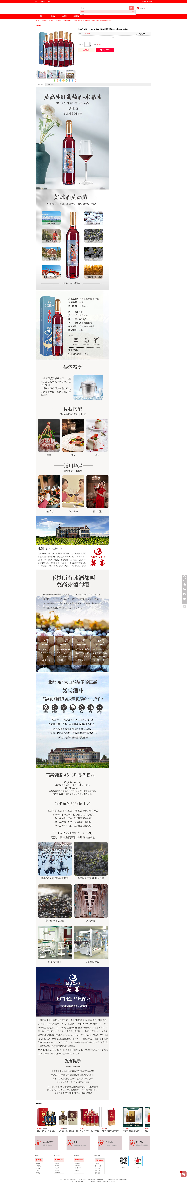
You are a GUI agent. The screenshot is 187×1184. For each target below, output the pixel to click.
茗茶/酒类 (45, 20)
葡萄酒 (58, 20)
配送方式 (78, 1160)
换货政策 (57, 1165)
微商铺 (144, 1)
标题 (82, 11)
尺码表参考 (38, 1173)
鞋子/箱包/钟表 (91, 1179)
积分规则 (38, 1168)
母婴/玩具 (74, 1179)
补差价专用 (98, 1166)
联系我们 (97, 1173)
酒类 (52, 20)
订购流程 (38, 1163)
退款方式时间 (58, 1172)
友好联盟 (97, 1170)
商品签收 (77, 1170)
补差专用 (149, 1)
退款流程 (57, 1170)
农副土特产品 (67, 1179)
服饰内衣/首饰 (82, 1179)
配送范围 (77, 1165)
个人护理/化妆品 (110, 1179)
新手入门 (39, 1160)
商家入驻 (124, 1179)
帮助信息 (98, 1160)
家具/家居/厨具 (101, 1179)
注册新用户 (38, 1166)
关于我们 (97, 1163)
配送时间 (77, 1163)
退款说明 (57, 1168)
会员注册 (48, 1)
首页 (37, 20)
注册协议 (38, 1170)
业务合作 (97, 1168)
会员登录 (39, 1)
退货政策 (57, 1163)
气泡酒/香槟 (67, 20)
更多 (133, 11)
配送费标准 (78, 1168)
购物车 (142, 8)
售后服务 (58, 1160)
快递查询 (118, 1179)
